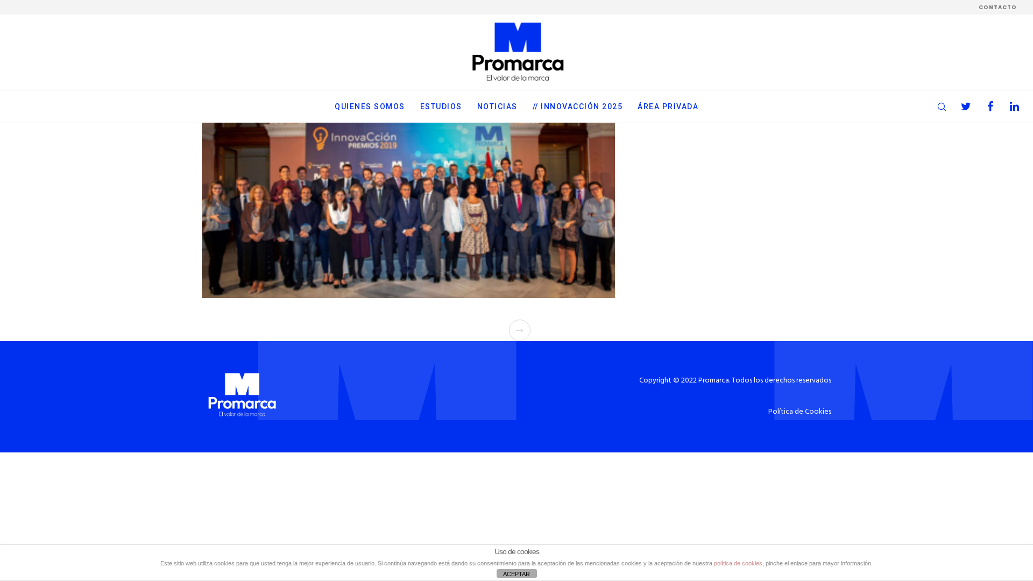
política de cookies (738, 563)
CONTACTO (998, 7)
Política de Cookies (799, 412)
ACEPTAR (516, 574)
